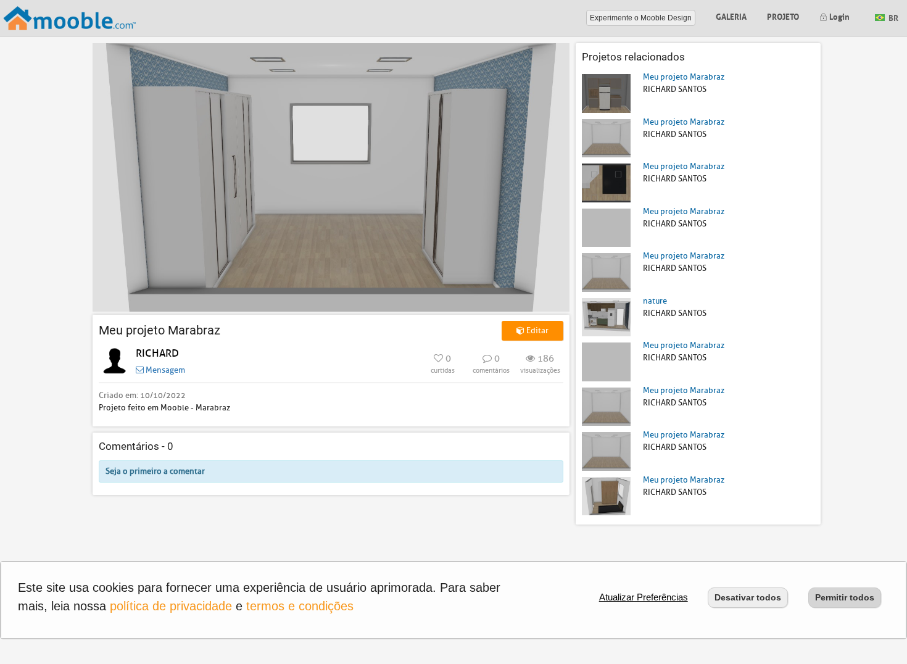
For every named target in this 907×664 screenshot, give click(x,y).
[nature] (606, 316)
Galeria (731, 15)
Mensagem (164, 370)
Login (838, 15)
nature (655, 301)
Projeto (783, 15)
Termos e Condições (300, 606)
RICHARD (157, 353)
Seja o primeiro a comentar (155, 471)
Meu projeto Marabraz (683, 77)
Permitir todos (844, 597)
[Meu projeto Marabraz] (606, 93)
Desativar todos (747, 597)
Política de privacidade (171, 606)
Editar (536, 330)
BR (892, 16)
